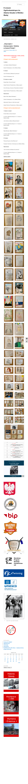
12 (21, 657)
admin (5, 51)
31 (16, 661)
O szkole (5, 29)
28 (7, 661)
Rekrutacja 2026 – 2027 (8, 35)
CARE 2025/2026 (12, 29)
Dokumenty (10, 32)
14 (7, 658)
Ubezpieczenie (7, 643)
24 (16, 659)
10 (16, 657)
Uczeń (19, 29)
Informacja (6, 645)
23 (13, 659)
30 (13, 661)
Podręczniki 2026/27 (8, 642)
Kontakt (16, 35)
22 (10, 659)
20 (5, 659)
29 (10, 661)
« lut (7, 662)
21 (7, 659)
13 (5, 658)
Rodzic (5, 32)
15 (10, 658)
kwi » (19, 662)
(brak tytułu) (6, 646)
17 (16, 658)
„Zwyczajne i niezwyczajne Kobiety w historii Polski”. (11, 46)
